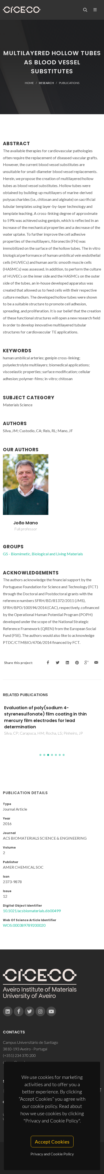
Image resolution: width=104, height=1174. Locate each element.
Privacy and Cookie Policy (52, 1153)
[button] (40, 755)
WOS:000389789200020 (24, 925)
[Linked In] (8, 1011)
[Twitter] (29, 1011)
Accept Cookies (52, 1141)
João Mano (25, 523)
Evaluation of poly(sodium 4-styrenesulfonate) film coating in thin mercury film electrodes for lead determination (45, 717)
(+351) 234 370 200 (19, 1055)
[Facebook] (18, 1011)
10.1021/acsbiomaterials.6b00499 (32, 910)
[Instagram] (40, 1011)
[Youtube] (51, 1011)
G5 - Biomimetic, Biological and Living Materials (43, 553)
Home (29, 83)
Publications (69, 83)
